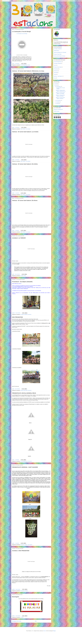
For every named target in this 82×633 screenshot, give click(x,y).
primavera (56, 70)
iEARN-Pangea (56, 111)
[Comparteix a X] (23, 63)
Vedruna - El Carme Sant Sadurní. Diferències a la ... (61, 91)
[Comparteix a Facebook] (24, 63)
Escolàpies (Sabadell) (58, 48)
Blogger (54, 630)
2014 (56, 85)
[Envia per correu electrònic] (21, 63)
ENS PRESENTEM (17, 317)
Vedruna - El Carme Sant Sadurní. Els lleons (24, 200)
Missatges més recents (16, 621)
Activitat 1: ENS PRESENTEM (20, 550)
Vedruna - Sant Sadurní (26, 161)
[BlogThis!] (22, 63)
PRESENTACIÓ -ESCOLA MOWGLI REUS (24, 393)
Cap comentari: (17, 274)
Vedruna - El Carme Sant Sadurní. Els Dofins (25, 164)
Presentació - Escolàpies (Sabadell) (22, 281)
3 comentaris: (17, 63)
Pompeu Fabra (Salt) (23, 390)
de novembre (58, 100)
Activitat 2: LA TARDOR (19, 238)
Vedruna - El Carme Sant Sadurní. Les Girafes (25, 131)
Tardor (21, 161)
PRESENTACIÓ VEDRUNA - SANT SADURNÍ (25, 467)
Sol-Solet (21, 275)
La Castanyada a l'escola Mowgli (21, 31)
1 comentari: (17, 230)
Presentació (29, 314)
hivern (55, 65)
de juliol (57, 103)
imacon (44, 630)
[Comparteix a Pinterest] (25, 63)
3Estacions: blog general (58, 109)
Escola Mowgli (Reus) (23, 461)
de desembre (58, 86)
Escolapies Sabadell (23, 314)
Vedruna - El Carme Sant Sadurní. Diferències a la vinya (28, 71)
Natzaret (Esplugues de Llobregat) (60, 52)
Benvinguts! (15, 596)
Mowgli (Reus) (56, 50)
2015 (56, 83)
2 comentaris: (17, 159)
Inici (36, 621)
